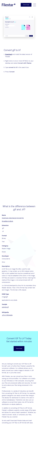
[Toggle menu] (34, 4)
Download (8, 54)
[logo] (8, 4)
